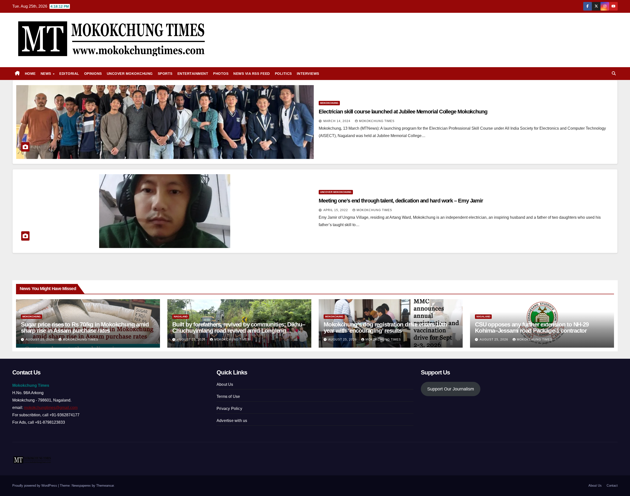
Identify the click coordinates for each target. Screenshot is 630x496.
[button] (614, 73)
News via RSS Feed (251, 74)
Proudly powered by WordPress (35, 485)
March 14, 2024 (337, 121)
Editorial (69, 74)
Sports (165, 74)
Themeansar (105, 485)
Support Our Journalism (450, 389)
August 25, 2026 (40, 339)
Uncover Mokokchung (130, 74)
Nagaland (181, 316)
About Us (225, 384)
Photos (220, 74)
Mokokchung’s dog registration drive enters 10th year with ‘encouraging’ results (385, 327)
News (46, 74)
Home (30, 74)
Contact (612, 485)
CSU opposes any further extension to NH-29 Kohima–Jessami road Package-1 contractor (532, 327)
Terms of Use (228, 396)
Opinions (93, 74)
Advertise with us (232, 420)
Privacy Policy (229, 408)
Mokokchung (329, 103)
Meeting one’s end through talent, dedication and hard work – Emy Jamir (401, 201)
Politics (283, 74)
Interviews (308, 74)
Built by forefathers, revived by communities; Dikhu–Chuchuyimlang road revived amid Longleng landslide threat (238, 330)
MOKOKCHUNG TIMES (376, 121)
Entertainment (192, 74)
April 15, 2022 (336, 210)
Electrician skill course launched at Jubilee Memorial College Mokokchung (403, 111)
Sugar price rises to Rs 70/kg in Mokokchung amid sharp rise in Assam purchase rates (85, 327)
